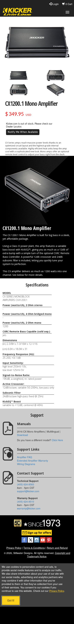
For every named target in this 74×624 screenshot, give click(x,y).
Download (22, 435)
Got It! (10, 600)
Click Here (57, 440)
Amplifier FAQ (24, 457)
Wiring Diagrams (26, 464)
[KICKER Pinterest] (49, 539)
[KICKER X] (31, 539)
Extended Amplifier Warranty (32, 460)
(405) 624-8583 (25, 484)
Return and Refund (57, 548)
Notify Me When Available (23, 132)
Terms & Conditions (34, 548)
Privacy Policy (13, 548)
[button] (18, 75)
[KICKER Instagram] (37, 539)
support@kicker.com (28, 491)
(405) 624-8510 (25, 501)
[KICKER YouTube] (43, 539)
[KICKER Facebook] (25, 539)
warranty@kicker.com (28, 508)
